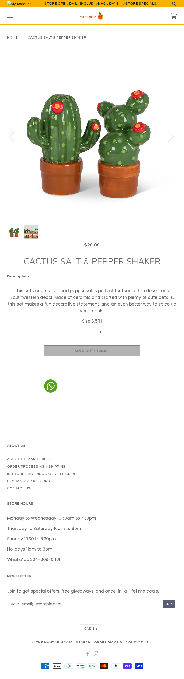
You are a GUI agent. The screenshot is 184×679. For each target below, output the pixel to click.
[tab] (18, 277)
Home (12, 37)
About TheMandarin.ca (30, 459)
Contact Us (18, 488)
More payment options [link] (92, 376)
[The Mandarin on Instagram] (96, 654)
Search (83, 642)
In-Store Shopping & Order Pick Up (41, 473)
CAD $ (89, 628)
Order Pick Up (108, 642)
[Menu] (10, 16)
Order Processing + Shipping (36, 466)
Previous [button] (15, 136)
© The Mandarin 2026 (52, 642)
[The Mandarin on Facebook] (87, 654)
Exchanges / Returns (28, 481)
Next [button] (168, 136)
